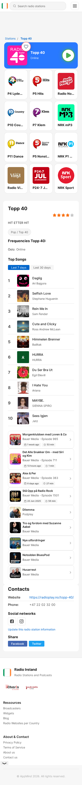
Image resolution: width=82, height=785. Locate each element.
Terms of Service (14, 747)
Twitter (36, 643)
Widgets (8, 713)
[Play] (68, 55)
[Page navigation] (75, 6)
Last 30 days (42, 267)
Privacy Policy (12, 742)
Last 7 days (18, 267)
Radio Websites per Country (21, 723)
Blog (6, 718)
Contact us (10, 757)
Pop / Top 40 (19, 232)
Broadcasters (11, 708)
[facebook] (12, 621)
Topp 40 (26, 38)
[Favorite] (26, 46)
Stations (10, 38)
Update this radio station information (31, 629)
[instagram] (21, 621)
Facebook (17, 643)
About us (9, 752)
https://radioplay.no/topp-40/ (51, 597)
